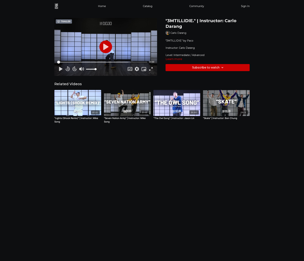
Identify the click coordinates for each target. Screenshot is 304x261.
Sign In (245, 6)
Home (102, 6)
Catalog (147, 6)
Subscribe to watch (206, 67)
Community (196, 6)
